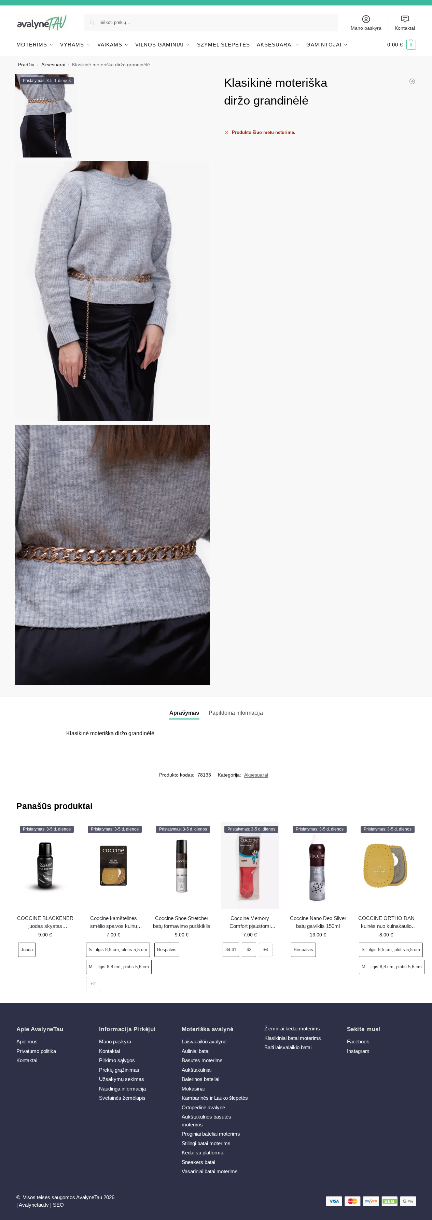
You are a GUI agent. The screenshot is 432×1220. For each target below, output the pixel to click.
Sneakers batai (198, 1162)
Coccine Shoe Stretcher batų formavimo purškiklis (181, 922)
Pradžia (26, 64)
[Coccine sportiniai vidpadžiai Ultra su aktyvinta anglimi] (412, 81)
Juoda (27, 949)
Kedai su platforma (202, 1152)
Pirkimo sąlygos (117, 1060)
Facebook (358, 1041)
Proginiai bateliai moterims (211, 1134)
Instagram (358, 1051)
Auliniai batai (195, 1051)
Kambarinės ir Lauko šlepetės (215, 1098)
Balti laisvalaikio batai (287, 1047)
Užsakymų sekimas (121, 1079)
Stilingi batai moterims (206, 1143)
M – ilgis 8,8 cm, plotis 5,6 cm (119, 966)
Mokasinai (193, 1089)
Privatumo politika (36, 1051)
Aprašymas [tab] (184, 713)
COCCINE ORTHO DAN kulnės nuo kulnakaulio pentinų (386, 922)
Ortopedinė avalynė (203, 1107)
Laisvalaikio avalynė (204, 1041)
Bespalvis (167, 949)
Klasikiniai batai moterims (292, 1038)
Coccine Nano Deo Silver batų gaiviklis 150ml (318, 922)
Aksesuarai (53, 64)
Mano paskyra (366, 28)
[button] (401, 44)
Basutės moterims (202, 1060)
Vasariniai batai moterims (210, 1171)
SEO (58, 1205)
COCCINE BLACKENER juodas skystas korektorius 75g (45, 922)
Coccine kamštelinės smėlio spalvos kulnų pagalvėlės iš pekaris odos (113, 922)
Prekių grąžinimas (119, 1070)
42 (249, 949)
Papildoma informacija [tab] (236, 713)
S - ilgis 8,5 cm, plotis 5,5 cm (118, 949)
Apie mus (27, 1041)
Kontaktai (405, 28)
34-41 (230, 949)
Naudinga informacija (122, 1089)
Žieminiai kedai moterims (292, 1028)
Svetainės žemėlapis (122, 1098)
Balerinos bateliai (200, 1079)
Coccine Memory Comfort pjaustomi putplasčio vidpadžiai (250, 922)
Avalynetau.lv (34, 1205)
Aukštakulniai (196, 1070)
